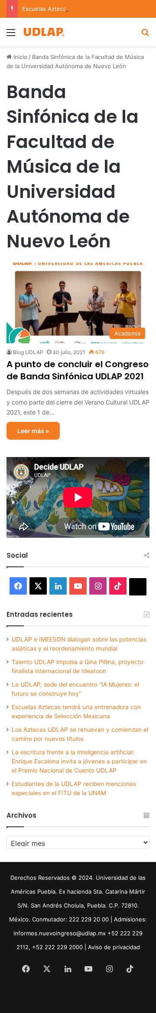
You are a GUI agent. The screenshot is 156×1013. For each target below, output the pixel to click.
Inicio (19, 56)
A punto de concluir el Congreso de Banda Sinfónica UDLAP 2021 (77, 370)
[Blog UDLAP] (43, 32)
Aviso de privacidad (114, 947)
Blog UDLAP (28, 352)
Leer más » (33, 430)
